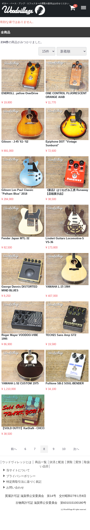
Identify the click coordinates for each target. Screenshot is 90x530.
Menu (84, 5)
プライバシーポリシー (21, 476)
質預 (78, 462)
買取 (70, 462)
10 (64, 449)
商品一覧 (41, 462)
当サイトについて (18, 470)
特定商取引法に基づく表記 (23, 481)
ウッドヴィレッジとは (16, 462)
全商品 (5, 32)
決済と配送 (56, 462)
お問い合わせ (15, 487)
